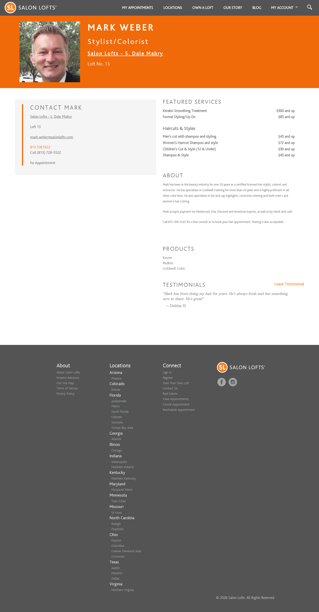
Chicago (116, 450)
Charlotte (117, 529)
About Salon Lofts (68, 372)
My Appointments (137, 8)
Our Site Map (65, 383)
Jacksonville (118, 401)
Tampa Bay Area (122, 427)
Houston (116, 573)
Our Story (232, 8)
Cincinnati (117, 556)
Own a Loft (202, 8)
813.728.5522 (40, 147)
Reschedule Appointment (179, 410)
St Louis (116, 512)
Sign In (167, 372)
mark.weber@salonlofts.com (51, 137)
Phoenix (116, 378)
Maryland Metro (121, 489)
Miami (115, 406)
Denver (115, 389)
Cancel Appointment (176, 404)
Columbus (117, 546)
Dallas (115, 578)
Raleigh (116, 524)
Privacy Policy (65, 393)
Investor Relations (68, 377)
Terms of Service (67, 388)
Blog (256, 8)
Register (168, 377)
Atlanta (116, 439)
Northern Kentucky (123, 478)
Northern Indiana (122, 467)
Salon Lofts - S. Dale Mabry (125, 53)
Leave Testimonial (289, 284)
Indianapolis (119, 462)
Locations (172, 8)
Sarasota (117, 422)
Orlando (116, 417)
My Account (282, 8)
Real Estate (170, 393)
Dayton (116, 540)
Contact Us (170, 388)
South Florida (120, 411)
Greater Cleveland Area (126, 551)
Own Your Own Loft (176, 383)
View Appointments (175, 399)
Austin (115, 568)
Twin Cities (118, 501)
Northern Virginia (122, 590)
